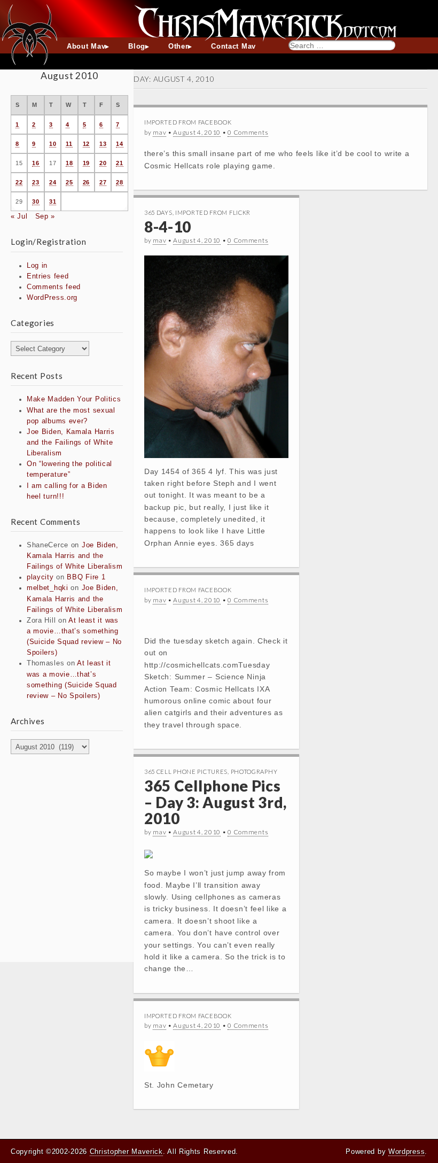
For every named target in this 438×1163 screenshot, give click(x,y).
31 (52, 201)
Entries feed (47, 276)
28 (119, 182)
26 (86, 182)
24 (52, 182)
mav (159, 132)
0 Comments (248, 132)
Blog (136, 46)
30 (35, 201)
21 (119, 163)
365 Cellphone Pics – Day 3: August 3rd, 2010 (215, 802)
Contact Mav (233, 46)
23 (35, 182)
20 (102, 163)
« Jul (19, 216)
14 (119, 144)
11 (69, 144)
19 (86, 163)
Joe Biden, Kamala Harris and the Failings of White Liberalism (71, 442)
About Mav (86, 46)
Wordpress (406, 1152)
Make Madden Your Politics (74, 399)
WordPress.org (52, 297)
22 (18, 182)
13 (102, 144)
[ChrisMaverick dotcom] (219, 18)
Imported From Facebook (187, 122)
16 (35, 163)
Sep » (45, 216)
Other (178, 46)
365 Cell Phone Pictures (186, 771)
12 (86, 144)
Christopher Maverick (126, 1152)
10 (52, 144)
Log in (37, 265)
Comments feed (54, 287)
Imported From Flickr (213, 212)
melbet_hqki (47, 588)
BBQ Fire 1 (86, 577)
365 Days (158, 212)
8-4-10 (167, 227)
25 (69, 182)
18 (69, 163)
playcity (40, 577)
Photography (254, 771)
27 (102, 182)
